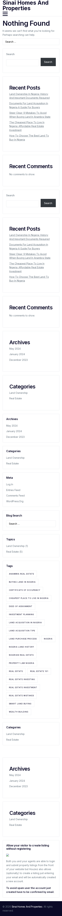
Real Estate (15, 398)
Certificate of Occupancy (24, 590)
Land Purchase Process (23, 639)
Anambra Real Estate (21, 574)
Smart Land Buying (20, 704)
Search (10, 54)
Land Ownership (18, 392)
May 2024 (15, 348)
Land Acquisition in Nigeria (25, 622)
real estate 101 (39, 671)
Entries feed (13, 490)
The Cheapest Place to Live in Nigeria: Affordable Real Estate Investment (26, 126)
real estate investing (22, 679)
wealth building (18, 712)
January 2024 (17, 354)
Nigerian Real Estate (21, 655)
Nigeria (48, 639)
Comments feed (15, 495)
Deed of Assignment (20, 606)
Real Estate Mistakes (21, 696)
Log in (9, 484)
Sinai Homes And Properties (27, 906)
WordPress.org (14, 501)
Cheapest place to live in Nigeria (29, 598)
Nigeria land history (21, 647)
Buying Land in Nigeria (22, 582)
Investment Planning (21, 614)
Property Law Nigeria (21, 663)
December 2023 (18, 359)
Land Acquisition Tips (22, 631)
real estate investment (23, 687)
